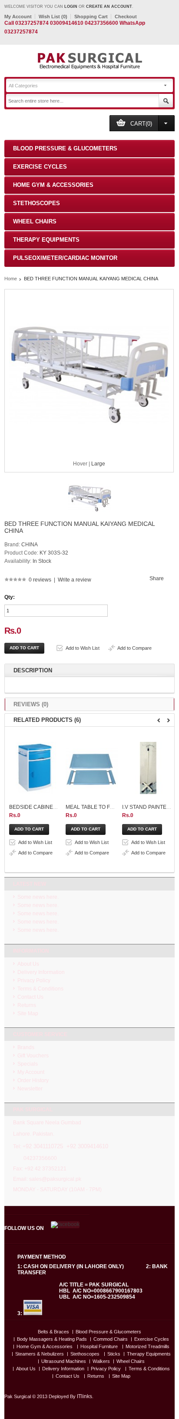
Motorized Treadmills (147, 1347)
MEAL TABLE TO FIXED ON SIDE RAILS (113, 807)
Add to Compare (134, 648)
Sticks (113, 1354)
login (70, 6)
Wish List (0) (53, 16)
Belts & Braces (53, 1332)
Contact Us (30, 997)
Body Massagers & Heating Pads (52, 1339)
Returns (26, 1005)
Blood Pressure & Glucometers (65, 148)
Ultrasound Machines (63, 1361)
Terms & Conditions (40, 989)
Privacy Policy (33, 980)
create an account (109, 6)
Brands (25, 1047)
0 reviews (40, 580)
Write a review (74, 580)
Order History (33, 1080)
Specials (27, 1064)
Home (10, 278)
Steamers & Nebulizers (39, 1354)
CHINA (29, 545)
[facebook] (65, 1224)
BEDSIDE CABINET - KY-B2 (42, 807)
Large (98, 464)
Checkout (126, 16)
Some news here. (38, 897)
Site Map (27, 1013)
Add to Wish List (82, 648)
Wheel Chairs (34, 221)
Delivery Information (41, 972)
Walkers (101, 1361)
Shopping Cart (91, 16)
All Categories (23, 85)
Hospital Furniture (99, 1347)
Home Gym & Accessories (53, 185)
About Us (28, 964)
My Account (18, 16)
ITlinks (84, 1396)
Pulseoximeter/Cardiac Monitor (65, 258)
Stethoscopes (36, 203)
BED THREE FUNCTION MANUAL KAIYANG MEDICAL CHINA (91, 278)
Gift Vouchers (33, 1056)
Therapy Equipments (46, 239)
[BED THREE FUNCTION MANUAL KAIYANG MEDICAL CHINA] (89, 518)
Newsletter (30, 1089)
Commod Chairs (110, 1339)
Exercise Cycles (40, 166)
